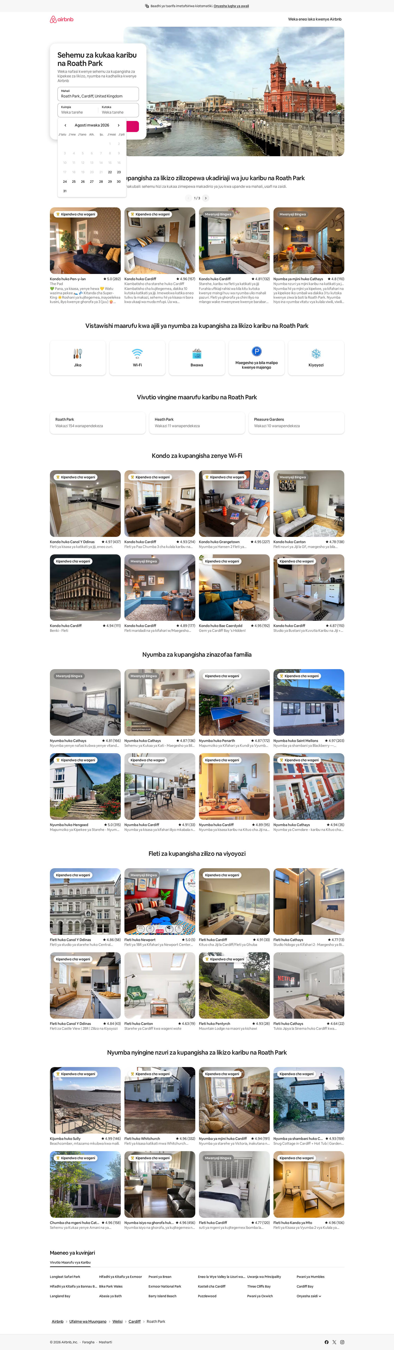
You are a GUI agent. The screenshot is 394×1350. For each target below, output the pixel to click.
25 (74, 181)
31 (64, 191)
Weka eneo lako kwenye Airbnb (315, 19)
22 (110, 172)
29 (110, 181)
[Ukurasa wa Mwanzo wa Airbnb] (61, 19)
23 (119, 172)
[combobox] (98, 96)
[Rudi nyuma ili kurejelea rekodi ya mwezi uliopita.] (65, 125)
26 (83, 181)
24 (65, 181)
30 (119, 181)
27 (92, 181)
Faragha (88, 1342)
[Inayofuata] (205, 198)
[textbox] (78, 112)
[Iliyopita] (188, 198)
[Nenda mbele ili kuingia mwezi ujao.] (118, 125)
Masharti (105, 1342)
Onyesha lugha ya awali (231, 6)
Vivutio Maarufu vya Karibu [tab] (70, 1262)
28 (101, 181)
